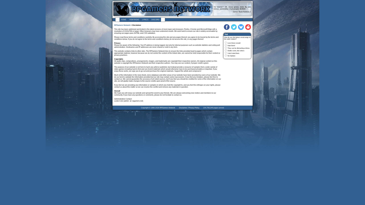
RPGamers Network (122, 25)
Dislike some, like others (236, 51)
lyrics (145, 20)
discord (155, 20)
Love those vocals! (234, 43)
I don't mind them (233, 53)
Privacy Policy (193, 108)
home (123, 20)
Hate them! (231, 45)
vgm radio (134, 20)
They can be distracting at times (239, 48)
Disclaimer (183, 108)
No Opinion (231, 56)
